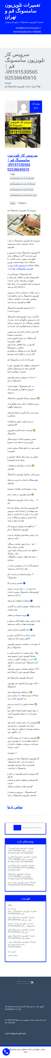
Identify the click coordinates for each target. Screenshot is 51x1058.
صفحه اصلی (13, 955)
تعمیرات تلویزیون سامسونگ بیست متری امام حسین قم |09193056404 (22, 944)
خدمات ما (12, 908)
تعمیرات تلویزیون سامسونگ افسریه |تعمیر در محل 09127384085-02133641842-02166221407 (22, 859)
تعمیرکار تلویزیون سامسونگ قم (21, 189)
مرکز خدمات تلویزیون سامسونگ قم (23, 195)
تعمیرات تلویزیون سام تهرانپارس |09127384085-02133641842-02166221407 (21, 867)
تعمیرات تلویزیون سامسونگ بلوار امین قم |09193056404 (21, 930)
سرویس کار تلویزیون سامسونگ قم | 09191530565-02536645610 (22, 162)
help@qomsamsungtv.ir (28, 27)
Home (8, 83)
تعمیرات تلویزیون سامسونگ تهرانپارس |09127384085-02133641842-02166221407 (20, 876)
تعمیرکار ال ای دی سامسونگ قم (22, 178)
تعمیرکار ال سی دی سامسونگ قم (22, 184)
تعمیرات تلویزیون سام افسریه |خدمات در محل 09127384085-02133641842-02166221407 (21, 850)
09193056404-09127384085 (27, 31)
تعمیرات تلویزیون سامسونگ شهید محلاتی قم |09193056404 (21, 936)
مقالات (12, 203)
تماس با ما (15, 807)
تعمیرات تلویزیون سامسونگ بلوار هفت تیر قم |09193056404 (21, 918)
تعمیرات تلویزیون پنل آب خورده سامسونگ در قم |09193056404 (21, 924)
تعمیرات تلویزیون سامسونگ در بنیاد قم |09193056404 (22, 912)
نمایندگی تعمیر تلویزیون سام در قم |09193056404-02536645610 (22, 883)
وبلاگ (10, 905)
